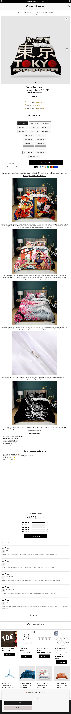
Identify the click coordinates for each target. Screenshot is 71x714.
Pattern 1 (22, 123)
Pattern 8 (34, 131)
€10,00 (9, 654)
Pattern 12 (28, 140)
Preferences (35, 698)
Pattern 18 (28, 152)
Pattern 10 (28, 135)
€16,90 (44, 656)
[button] (1, 1)
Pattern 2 (34, 123)
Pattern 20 (34, 156)
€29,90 (26, 656)
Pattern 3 (45, 123)
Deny (18, 707)
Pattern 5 (34, 127)
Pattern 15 (40, 144)
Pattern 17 (40, 148)
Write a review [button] (35, 536)
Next (38, 14)
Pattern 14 (28, 144)
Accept (18, 703)
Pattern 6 (45, 127)
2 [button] (33, 615)
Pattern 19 (40, 152)
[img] (5, 548)
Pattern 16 (28, 148)
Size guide (36, 115)
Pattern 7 (22, 131)
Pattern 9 (45, 131)
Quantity (11, 163)
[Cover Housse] (35, 6)
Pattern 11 (40, 135)
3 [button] (36, 615)
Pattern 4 (22, 127)
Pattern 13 (40, 140)
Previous (34, 14)
